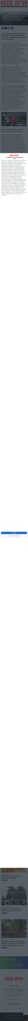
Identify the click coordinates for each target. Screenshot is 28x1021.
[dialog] (14, 510)
